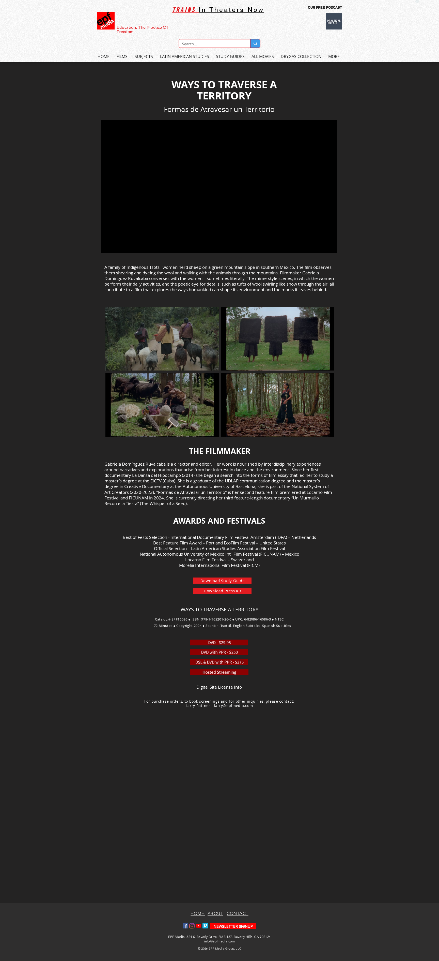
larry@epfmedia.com (233, 705)
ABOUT (215, 913)
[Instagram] (192, 925)
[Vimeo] (205, 925)
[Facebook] (185, 925)
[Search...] (255, 43)
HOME (198, 913)
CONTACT (237, 913)
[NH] (417, 1)
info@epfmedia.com (219, 941)
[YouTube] (198, 925)
